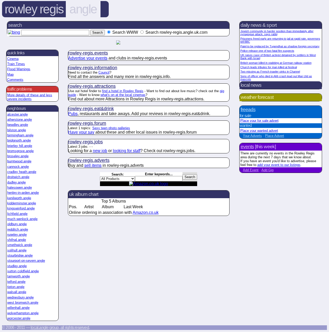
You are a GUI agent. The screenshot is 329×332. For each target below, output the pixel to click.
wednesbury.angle (20, 297)
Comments (15, 80)
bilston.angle (16, 130)
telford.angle (16, 282)
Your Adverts (252, 136)
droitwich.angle (18, 177)
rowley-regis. (88, 53)
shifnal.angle (16, 240)
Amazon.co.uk (146, 212)
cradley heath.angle (21, 172)
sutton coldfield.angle (23, 271)
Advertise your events (87, 58)
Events (247, 146)
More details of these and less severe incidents (29, 97)
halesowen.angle (19, 187)
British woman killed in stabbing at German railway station (276, 62)
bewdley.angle (17, 125)
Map (10, 74)
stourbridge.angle (20, 255)
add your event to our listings (278, 165)
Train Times (16, 64)
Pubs (73, 113)
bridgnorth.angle (19, 140)
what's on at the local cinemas (122, 95)
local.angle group (45, 327)
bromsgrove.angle (20, 151)
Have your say (81, 132)
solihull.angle (16, 250)
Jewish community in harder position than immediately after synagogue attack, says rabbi (277, 33)
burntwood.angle (19, 161)
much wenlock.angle (22, 219)
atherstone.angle (19, 119)
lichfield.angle (17, 214)
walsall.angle (16, 292)
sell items (93, 165)
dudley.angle (16, 182)
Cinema (13, 59)
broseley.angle (18, 156)
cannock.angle (18, 167)
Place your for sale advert (259, 121)
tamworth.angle (18, 276)
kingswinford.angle (21, 208)
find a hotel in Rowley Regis (122, 91)
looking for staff (126, 150)
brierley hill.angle (19, 146)
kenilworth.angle (19, 198)
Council (103, 72)
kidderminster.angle (21, 203)
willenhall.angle (18, 308)
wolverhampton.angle (23, 313)
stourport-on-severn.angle (26, 261)
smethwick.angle (19, 245)
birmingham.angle (20, 135)
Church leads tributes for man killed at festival (268, 67)
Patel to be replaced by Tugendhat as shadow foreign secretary (279, 46)
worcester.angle (18, 318)
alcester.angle (17, 114)
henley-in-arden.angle (23, 193)
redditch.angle (17, 229)
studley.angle (17, 266)
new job (100, 150)
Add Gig (267, 170)
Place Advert (274, 136)
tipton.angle (15, 287)
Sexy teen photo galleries (111, 128)
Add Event (251, 170)
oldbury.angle (17, 224)
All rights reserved (74, 327)
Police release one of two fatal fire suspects (267, 50)
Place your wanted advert (259, 131)
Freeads (248, 109)
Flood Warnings (18, 69)
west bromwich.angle (22, 302)
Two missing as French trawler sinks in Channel (270, 71)
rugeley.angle (17, 235)
